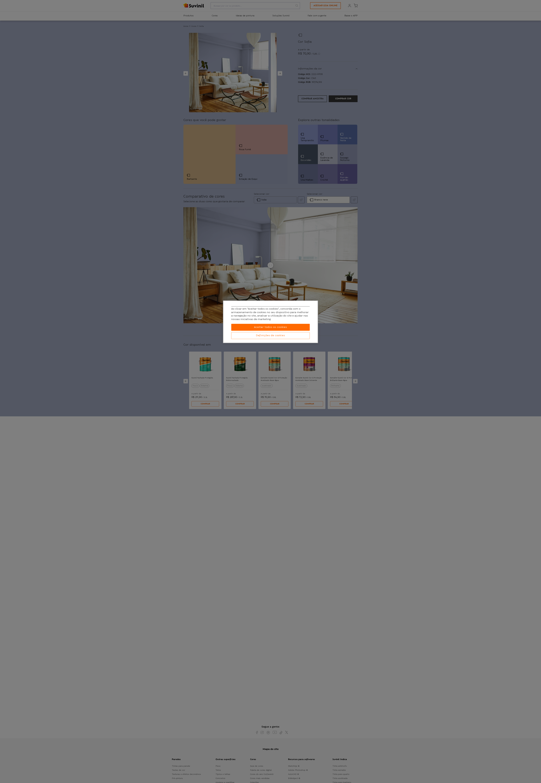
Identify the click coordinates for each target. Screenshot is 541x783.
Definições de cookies (270, 335)
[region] (270, 321)
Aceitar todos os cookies (270, 327)
